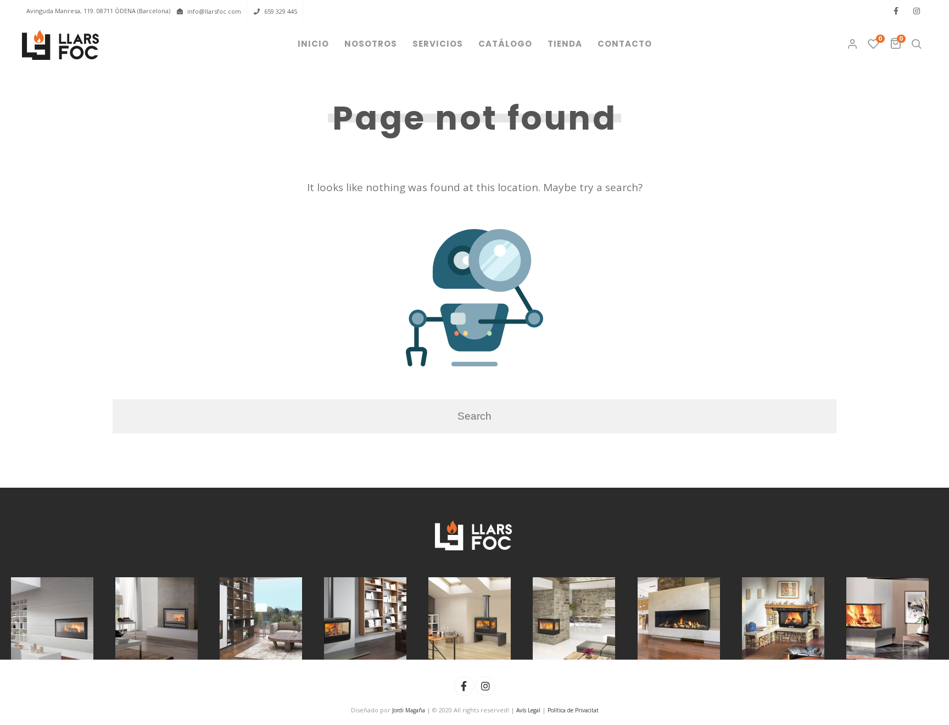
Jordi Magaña (408, 710)
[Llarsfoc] (61, 45)
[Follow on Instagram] (916, 11)
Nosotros (370, 43)
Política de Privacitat (573, 710)
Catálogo (505, 43)
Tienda (565, 43)
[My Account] (853, 44)
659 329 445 (280, 11)
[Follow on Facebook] (895, 11)
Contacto (625, 43)
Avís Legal (528, 710)
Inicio (313, 43)
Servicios (437, 43)
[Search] (916, 44)
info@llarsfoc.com (214, 11)
